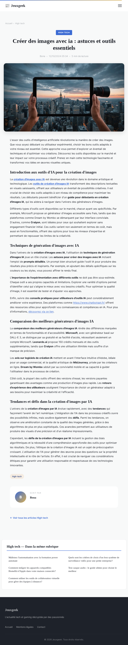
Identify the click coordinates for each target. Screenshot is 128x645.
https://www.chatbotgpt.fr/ (89, 302)
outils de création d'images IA (51, 183)
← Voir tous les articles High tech (29, 517)
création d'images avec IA (29, 179)
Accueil (8, 23)
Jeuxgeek (15, 6)
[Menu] (120, 5)
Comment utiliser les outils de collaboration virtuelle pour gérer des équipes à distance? (34, 580)
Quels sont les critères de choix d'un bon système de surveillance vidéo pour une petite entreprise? (93, 559)
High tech (20, 23)
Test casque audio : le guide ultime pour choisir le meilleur (92, 569)
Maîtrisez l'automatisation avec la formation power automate (33, 559)
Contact (41, 627)
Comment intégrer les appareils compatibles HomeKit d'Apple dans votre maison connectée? (32, 569)
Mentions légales (24, 627)
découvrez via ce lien (41, 311)
